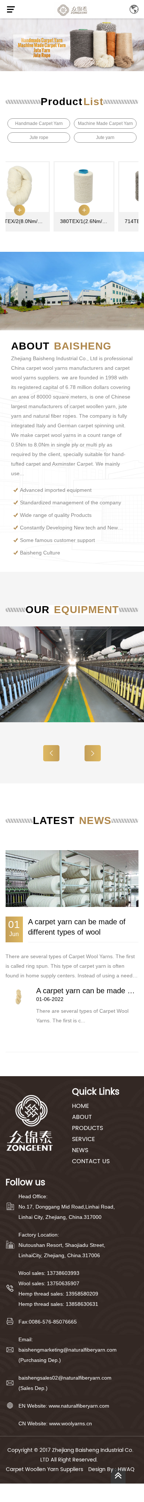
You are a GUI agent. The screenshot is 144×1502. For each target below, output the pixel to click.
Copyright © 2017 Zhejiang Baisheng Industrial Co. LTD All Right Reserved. (70, 1455)
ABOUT (82, 1117)
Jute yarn (105, 137)
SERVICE (83, 1139)
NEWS (80, 1150)
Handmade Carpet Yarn (39, 123)
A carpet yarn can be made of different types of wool (77, 927)
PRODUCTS (87, 1128)
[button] (93, 753)
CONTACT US (91, 1161)
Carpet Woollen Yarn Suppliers (44, 1469)
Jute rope (39, 137)
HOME (80, 1106)
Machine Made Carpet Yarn (105, 123)
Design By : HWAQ (111, 1469)
